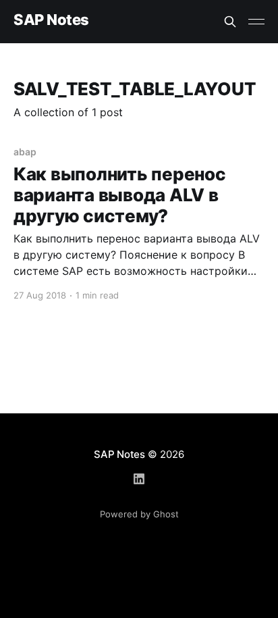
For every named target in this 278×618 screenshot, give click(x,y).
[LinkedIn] (139, 478)
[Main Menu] (256, 21)
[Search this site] (230, 21)
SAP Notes (51, 20)
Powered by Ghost (139, 514)
